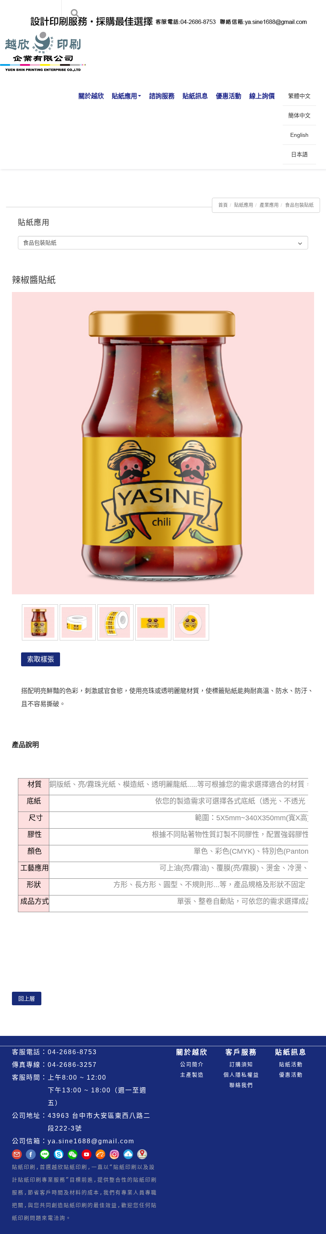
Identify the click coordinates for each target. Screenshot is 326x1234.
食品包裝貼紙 (299, 205)
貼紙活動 (291, 1064)
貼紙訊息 (195, 96)
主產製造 (192, 1075)
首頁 (223, 205)
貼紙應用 (124, 96)
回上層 (26, 998)
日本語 (299, 154)
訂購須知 (241, 1064)
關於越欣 (91, 96)
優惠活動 (228, 96)
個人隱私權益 (241, 1075)
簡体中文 (299, 115)
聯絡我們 (241, 1085)
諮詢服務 (162, 96)
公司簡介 (192, 1064)
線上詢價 (262, 96)
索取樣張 (40, 659)
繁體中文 (299, 96)
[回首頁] (43, 42)
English (299, 135)
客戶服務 (241, 1052)
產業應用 (269, 205)
